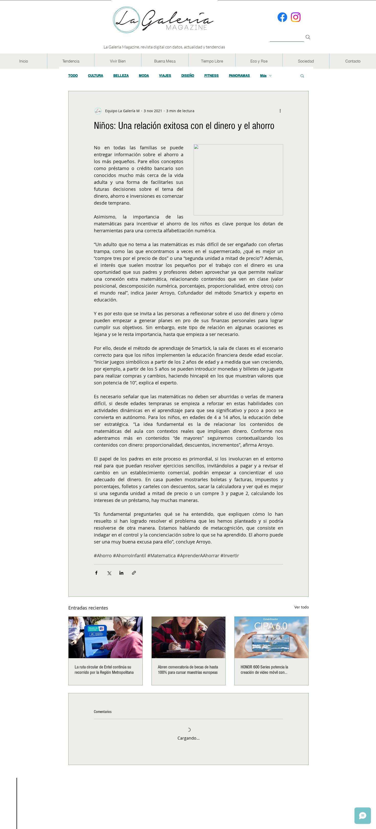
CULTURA (95, 76)
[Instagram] (295, 17)
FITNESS (211, 76)
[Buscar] (287, 34)
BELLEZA (121, 76)
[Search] (308, 37)
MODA (144, 76)
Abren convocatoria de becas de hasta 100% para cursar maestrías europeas (188, 669)
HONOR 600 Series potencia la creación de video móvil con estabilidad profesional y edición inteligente (266, 669)
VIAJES (165, 76)
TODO (73, 76)
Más (263, 76)
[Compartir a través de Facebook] (96, 572)
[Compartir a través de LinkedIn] (121, 572)
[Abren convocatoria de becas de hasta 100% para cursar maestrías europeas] (189, 637)
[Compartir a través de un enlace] (133, 572)
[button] (70, 61)
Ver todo (301, 607)
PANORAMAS (239, 76)
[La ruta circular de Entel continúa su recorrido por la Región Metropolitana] (105, 637)
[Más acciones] (280, 111)
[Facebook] (282, 17)
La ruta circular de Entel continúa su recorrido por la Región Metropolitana (104, 669)
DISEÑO (187, 76)
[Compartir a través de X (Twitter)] (108, 572)
